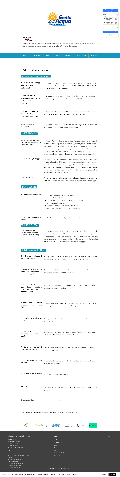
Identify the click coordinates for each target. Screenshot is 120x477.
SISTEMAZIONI (57, 442)
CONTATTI (56, 455)
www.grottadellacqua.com (56, 203)
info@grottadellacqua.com (68, 46)
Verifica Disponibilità (110, 31)
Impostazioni (104, 474)
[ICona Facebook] (114, 436)
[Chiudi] (118, 474)
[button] (36, 56)
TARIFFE (55, 448)
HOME (55, 440)
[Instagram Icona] (111, 436)
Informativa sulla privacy (71, 474)
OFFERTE (56, 450)
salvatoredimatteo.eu (65, 468)
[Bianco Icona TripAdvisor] (109, 436)
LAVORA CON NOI (58, 453)
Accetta (113, 474)
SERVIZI (55, 445)
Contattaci (110, 35)
